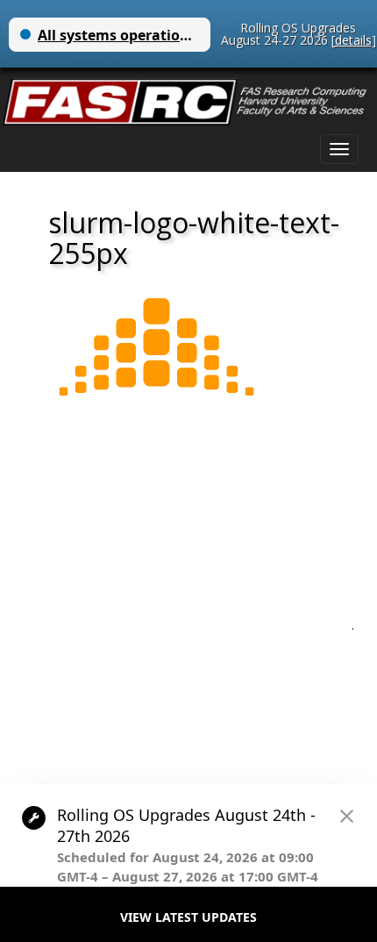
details (353, 40)
